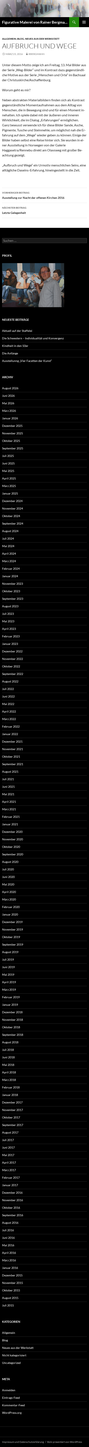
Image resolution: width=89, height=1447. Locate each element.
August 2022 (10, 681)
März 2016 (9, 1260)
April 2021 (9, 801)
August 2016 (10, 1222)
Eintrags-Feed (11, 1397)
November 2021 (12, 749)
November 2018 (12, 1019)
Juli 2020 (8, 869)
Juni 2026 (8, 395)
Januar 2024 (10, 576)
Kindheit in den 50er (15, 345)
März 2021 (9, 809)
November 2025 (12, 433)
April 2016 (9, 1252)
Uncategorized (11, 1363)
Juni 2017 (8, 1147)
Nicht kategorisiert (14, 1355)
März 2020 (9, 899)
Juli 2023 (8, 613)
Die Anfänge (10, 353)
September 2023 (12, 598)
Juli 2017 (8, 1140)
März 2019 (9, 989)
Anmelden (8, 1390)
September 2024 (12, 523)
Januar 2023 (10, 644)
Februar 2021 (11, 816)
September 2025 (12, 448)
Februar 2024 (11, 568)
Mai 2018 (8, 1065)
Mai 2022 (8, 704)
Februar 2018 (11, 1087)
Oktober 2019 (11, 937)
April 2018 (9, 1072)
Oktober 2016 (11, 1207)
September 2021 (12, 764)
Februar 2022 (11, 726)
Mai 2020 (8, 884)
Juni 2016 (8, 1237)
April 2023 (9, 628)
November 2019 (12, 929)
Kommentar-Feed (13, 1405)
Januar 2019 (10, 1004)
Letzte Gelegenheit (14, 210)
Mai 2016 (8, 1245)
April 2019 (9, 982)
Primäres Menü (84, 22)
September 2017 (12, 1125)
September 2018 (12, 1034)
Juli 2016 (8, 1230)
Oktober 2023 (11, 591)
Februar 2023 (11, 636)
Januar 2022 (10, 734)
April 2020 (9, 892)
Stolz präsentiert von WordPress (64, 1441)
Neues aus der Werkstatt (42, 38)
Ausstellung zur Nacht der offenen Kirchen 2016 (33, 195)
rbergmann (36, 54)
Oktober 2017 (11, 1117)
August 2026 (10, 388)
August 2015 (10, 1298)
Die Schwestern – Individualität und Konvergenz (33, 338)
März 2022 (9, 719)
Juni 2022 (8, 696)
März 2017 (9, 1170)
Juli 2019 (8, 959)
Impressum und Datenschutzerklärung (23, 1441)
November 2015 (12, 1283)
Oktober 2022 (11, 666)
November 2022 (12, 659)
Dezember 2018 (12, 1012)
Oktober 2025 (11, 441)
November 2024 (12, 508)
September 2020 (12, 854)
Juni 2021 (8, 786)
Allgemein (9, 38)
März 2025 (9, 486)
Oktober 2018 (11, 1027)
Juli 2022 (8, 689)
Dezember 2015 (12, 1275)
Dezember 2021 (12, 741)
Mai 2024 (8, 546)
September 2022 (12, 674)
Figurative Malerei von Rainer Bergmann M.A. (35, 22)
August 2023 (10, 606)
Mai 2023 (8, 621)
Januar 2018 (10, 1095)
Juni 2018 (8, 1057)
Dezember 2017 (12, 1102)
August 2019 (10, 952)
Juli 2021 (8, 779)
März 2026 (9, 410)
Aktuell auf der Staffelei (17, 330)
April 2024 (9, 553)
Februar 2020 (11, 907)
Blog (20, 38)
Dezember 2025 (12, 425)
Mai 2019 (8, 974)
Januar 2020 (10, 914)
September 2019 (12, 944)
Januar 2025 (10, 493)
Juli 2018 (8, 1049)
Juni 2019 (8, 967)
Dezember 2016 (12, 1192)
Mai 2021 (8, 794)
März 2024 (9, 561)
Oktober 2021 (11, 756)
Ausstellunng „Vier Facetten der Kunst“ (27, 361)
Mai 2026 (8, 403)
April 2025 (9, 478)
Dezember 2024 (12, 501)
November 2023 (12, 583)
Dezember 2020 (12, 831)
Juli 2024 (8, 538)
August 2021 (10, 771)
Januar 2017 (10, 1185)
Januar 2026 (10, 418)
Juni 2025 (8, 463)
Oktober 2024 (11, 516)
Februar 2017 (11, 1177)
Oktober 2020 (11, 846)
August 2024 (10, 531)
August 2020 (10, 862)
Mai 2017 (8, 1155)
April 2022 (9, 711)
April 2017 (9, 1162)
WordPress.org (12, 1412)
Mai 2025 (8, 471)
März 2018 (9, 1080)
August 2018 (10, 1042)
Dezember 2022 (12, 651)
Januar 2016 (10, 1267)
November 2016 (12, 1200)
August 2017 (10, 1132)
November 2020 (12, 839)
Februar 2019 (11, 997)
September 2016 (12, 1215)
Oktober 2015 (11, 1290)
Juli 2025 (8, 456)
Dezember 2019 (12, 922)
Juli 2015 (8, 1305)
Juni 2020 (8, 877)
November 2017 (12, 1110)
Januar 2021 (10, 824)
